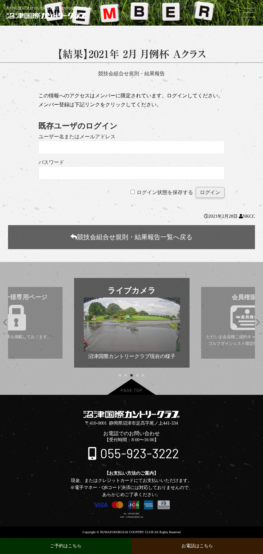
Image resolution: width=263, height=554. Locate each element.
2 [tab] (125, 375)
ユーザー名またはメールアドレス (76, 136)
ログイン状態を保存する (165, 192)
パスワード (51, 162)
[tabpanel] (132, 323)
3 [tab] (131, 375)
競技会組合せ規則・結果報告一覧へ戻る (134, 236)
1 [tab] (119, 375)
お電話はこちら (197, 545)
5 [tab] (142, 375)
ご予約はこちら (65, 545)
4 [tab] (137, 375)
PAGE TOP (132, 390)
